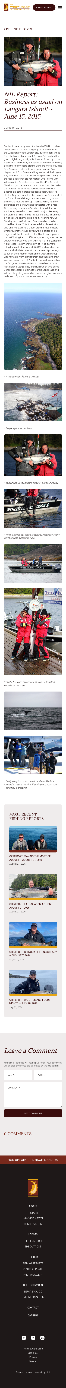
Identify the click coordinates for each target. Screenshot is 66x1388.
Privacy (33, 1357)
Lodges (33, 1234)
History (33, 1212)
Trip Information (33, 1297)
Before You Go (33, 1291)
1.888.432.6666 (44, 7)
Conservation (33, 1224)
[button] (60, 7)
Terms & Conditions (33, 1348)
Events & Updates (33, 1269)
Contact (33, 1307)
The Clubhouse (33, 1241)
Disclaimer (33, 1353)
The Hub (33, 1257)
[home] (16, 7)
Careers (33, 1315)
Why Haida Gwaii (33, 1218)
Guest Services (33, 1285)
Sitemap (33, 1361)
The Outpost (33, 1246)
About (33, 1206)
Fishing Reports (33, 1263)
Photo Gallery (33, 1274)
